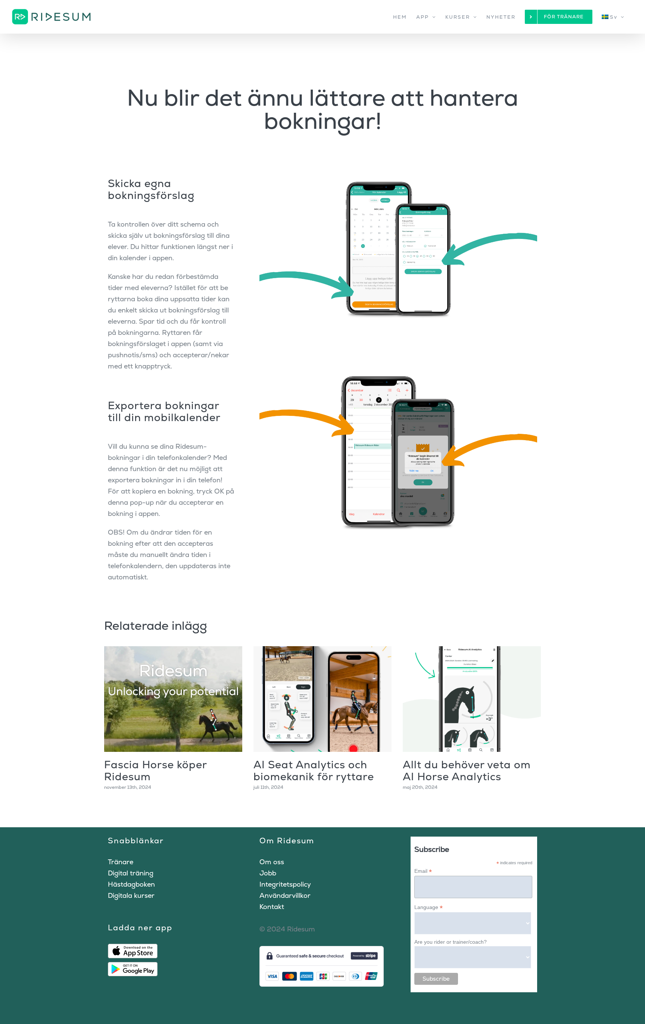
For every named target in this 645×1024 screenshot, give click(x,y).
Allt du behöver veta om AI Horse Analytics (467, 770)
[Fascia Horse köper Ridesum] (173, 699)
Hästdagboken (131, 884)
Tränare (120, 862)
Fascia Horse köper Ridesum (155, 770)
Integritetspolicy (285, 884)
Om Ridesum (286, 840)
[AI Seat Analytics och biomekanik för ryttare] (322, 699)
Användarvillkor (285, 895)
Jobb (267, 873)
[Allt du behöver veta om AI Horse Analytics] (472, 699)
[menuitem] (613, 17)
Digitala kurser (131, 895)
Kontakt (271, 906)
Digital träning (130, 873)
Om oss (271, 862)
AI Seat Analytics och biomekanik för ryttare (313, 770)
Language (428, 907)
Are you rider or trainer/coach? (450, 942)
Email (423, 871)
